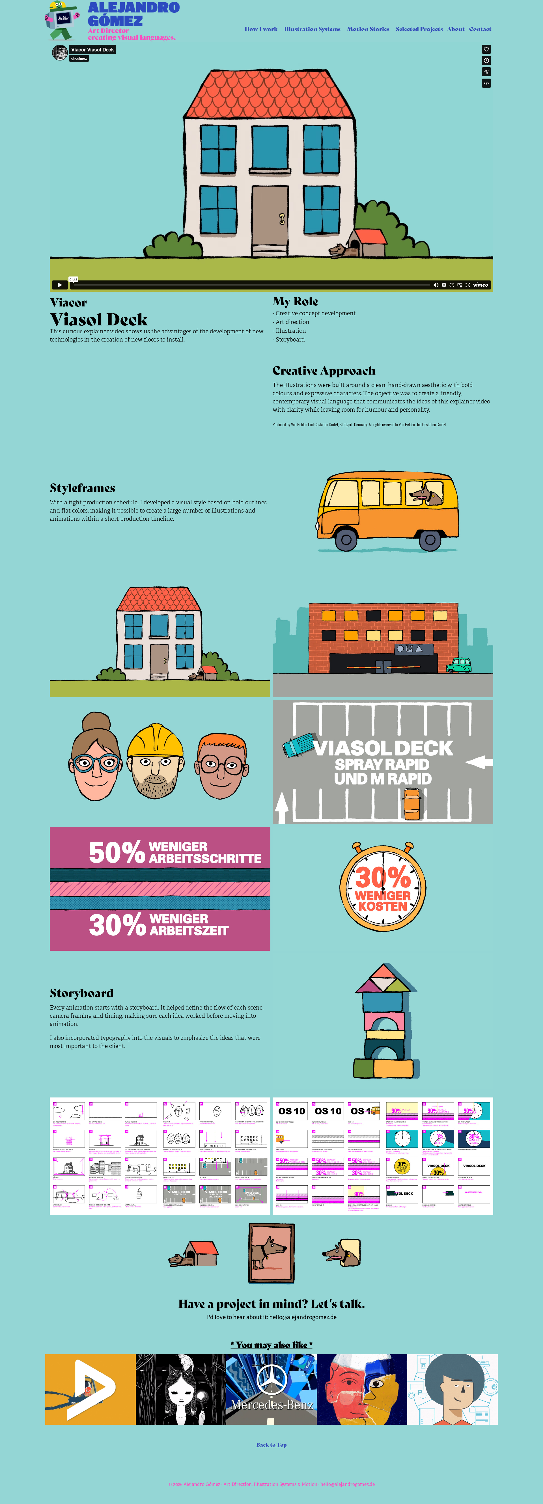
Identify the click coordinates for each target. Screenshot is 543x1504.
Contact (480, 29)
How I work (261, 29)
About (456, 29)
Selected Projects (419, 29)
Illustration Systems (312, 29)
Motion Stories (368, 29)
